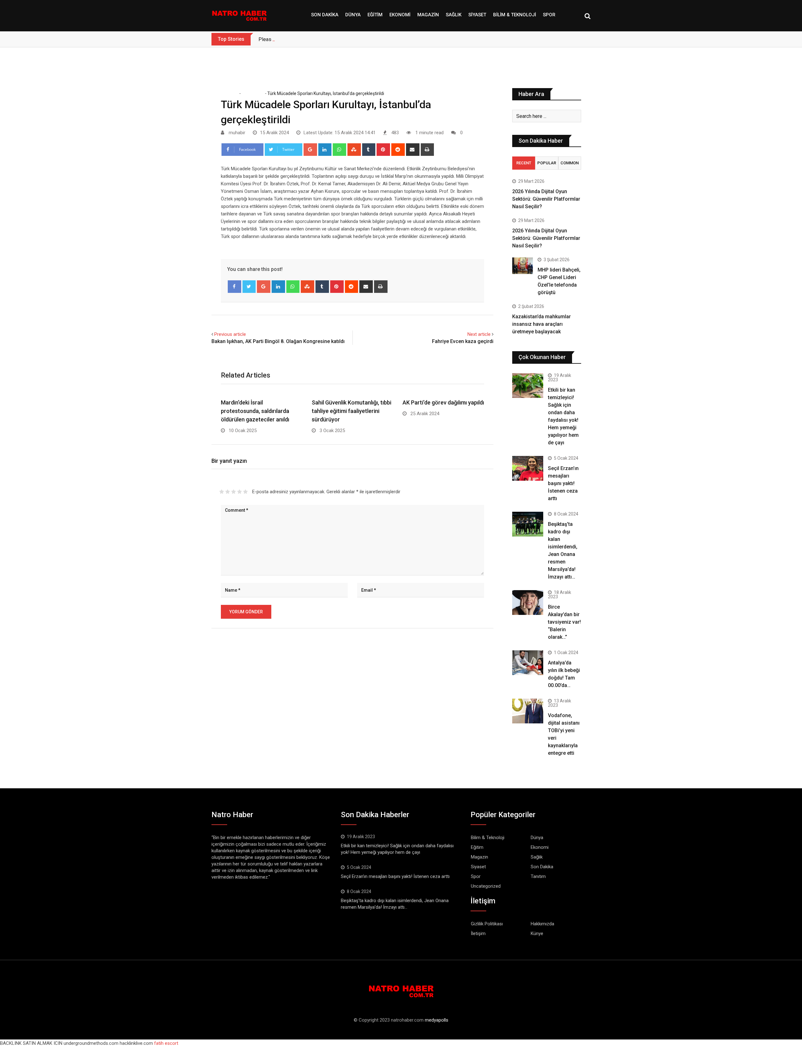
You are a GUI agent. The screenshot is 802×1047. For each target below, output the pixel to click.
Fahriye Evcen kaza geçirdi (462, 341)
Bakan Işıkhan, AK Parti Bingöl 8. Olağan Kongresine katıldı (278, 341)
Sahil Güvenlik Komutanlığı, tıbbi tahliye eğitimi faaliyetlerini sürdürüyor (351, 411)
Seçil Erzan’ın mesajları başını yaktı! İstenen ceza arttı (563, 483)
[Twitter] (249, 286)
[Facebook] (234, 286)
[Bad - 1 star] (222, 491)
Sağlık (453, 15)
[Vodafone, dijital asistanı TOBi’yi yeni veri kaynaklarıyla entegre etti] (527, 711)
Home (231, 93)
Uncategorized (486, 886)
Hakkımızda (542, 924)
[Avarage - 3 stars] (234, 491)
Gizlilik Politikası (487, 924)
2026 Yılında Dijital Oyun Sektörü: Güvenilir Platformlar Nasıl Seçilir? (546, 198)
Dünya (353, 15)
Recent (523, 163)
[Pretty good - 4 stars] (239, 491)
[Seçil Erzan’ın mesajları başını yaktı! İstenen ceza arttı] (527, 468)
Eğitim (375, 15)
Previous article (230, 334)
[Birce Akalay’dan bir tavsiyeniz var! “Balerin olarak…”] (527, 602)
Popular (546, 163)
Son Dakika (324, 15)
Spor (549, 15)
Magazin (428, 15)
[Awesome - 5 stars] (245, 491)
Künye (537, 933)
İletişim (478, 933)
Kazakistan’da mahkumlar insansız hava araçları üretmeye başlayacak (541, 324)
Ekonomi (399, 15)
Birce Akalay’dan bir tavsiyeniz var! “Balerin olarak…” (564, 622)
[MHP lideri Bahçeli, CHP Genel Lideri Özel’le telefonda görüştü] (522, 265)
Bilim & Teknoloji (514, 15)
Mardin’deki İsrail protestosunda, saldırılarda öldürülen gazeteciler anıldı (255, 411)
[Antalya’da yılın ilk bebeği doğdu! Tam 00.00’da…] (527, 662)
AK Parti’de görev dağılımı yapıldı (443, 402)
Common (569, 163)
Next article (479, 334)
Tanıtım (538, 876)
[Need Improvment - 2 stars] (228, 491)
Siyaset (477, 15)
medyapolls (436, 1020)
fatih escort (166, 1043)
